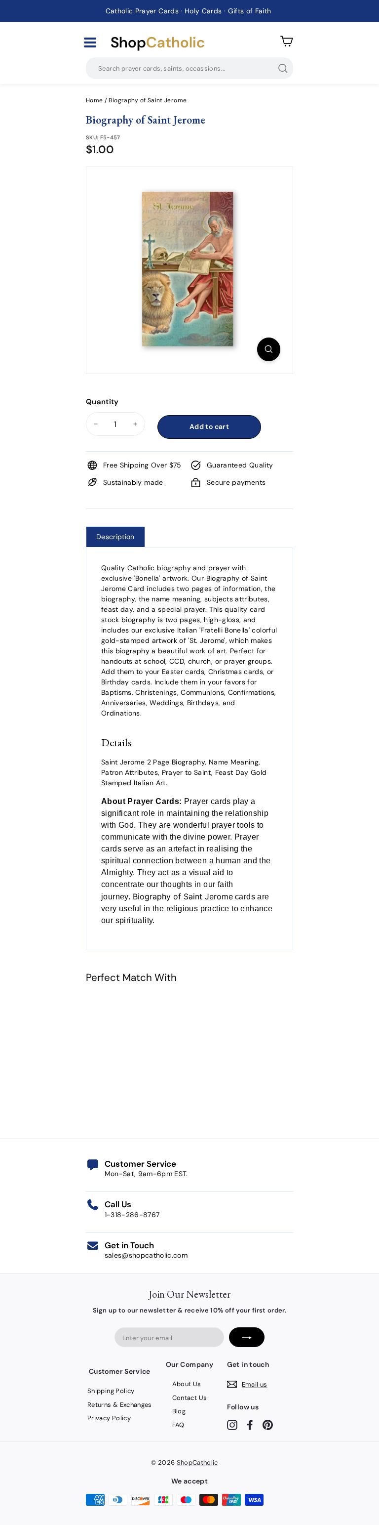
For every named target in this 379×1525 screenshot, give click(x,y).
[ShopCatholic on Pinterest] (268, 1425)
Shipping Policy (110, 1391)
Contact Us (189, 1398)
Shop (158, 42)
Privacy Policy (109, 1418)
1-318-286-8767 (132, 1214)
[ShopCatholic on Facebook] (250, 1425)
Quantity (102, 402)
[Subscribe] (247, 1337)
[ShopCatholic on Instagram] (232, 1425)
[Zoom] (268, 349)
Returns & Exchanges (119, 1404)
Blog (179, 1411)
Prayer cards (207, 801)
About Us (186, 1384)
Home (94, 100)
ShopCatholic (197, 1462)
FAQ (178, 1425)
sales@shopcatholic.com (146, 1255)
